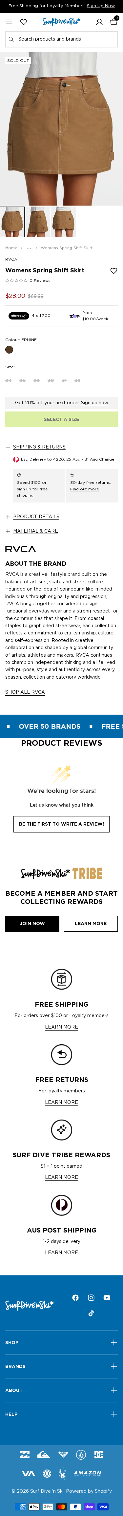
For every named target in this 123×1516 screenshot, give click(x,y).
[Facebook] (75, 1298)
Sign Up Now (101, 6)
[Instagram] (91, 1298)
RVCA (11, 259)
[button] (99, 22)
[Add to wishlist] (114, 271)
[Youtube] (107, 1298)
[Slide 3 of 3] (63, 222)
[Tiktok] (91, 1313)
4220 (58, 459)
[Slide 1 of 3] (12, 222)
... (29, 248)
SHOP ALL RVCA (25, 692)
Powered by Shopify (89, 1491)
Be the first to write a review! (61, 824)
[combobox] (61, 39)
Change (106, 459)
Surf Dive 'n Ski (47, 1491)
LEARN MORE (61, 1027)
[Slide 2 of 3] (38, 222)
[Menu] (9, 22)
